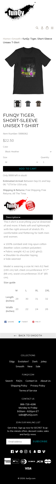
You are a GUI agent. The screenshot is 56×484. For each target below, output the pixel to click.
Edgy (12, 361)
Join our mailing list (28, 422)
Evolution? (23, 361)
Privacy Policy (37, 385)
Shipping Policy (19, 385)
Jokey (44, 361)
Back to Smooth (30, 335)
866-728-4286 (28, 404)
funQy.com (30, 478)
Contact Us (31, 380)
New (29, 366)
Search (9, 380)
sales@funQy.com (28, 414)
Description (13, 217)
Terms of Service (28, 390)
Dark (35, 361)
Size (5, 157)
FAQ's (19, 380)
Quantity (45, 157)
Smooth (16, 38)
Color (5, 146)
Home (6, 38)
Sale (38, 366)
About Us (46, 380)
